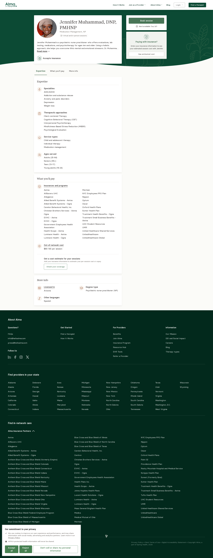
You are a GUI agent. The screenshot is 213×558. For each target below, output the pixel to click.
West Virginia (161, 409)
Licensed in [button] (49, 287)
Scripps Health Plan (150, 473)
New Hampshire (113, 382)
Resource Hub (119, 347)
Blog (168, 347)
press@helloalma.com (17, 343)
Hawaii (35, 396)
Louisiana (61, 396)
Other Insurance (15, 529)
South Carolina (137, 400)
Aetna (10, 437)
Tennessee (135, 409)
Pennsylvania (136, 391)
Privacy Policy (137, 542)
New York (110, 396)
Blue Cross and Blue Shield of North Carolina (94, 442)
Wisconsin (184, 382)
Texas (157, 382)
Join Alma (117, 338)
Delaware (36, 382)
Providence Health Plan (151, 464)
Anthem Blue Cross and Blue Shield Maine (27, 482)
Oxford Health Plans (150, 455)
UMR (143, 504)
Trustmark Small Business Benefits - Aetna (160, 490)
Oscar (143, 450)
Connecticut (13, 409)
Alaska (11, 387)
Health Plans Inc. (81, 482)
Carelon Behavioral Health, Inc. (88, 450)
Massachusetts (64, 409)
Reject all (25, 549)
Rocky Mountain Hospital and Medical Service (162, 468)
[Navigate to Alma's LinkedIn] (9, 357)
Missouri (85, 396)
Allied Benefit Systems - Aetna (22, 450)
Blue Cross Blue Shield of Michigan (23, 521)
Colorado (12, 405)
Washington (160, 400)
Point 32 (144, 459)
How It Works (67, 338)
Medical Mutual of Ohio (84, 517)
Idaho (34, 400)
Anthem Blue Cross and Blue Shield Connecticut (30, 468)
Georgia (35, 391)
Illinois (35, 405)
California (12, 400)
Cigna (76, 464)
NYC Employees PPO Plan (153, 437)
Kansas (60, 387)
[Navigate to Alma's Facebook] (15, 357)
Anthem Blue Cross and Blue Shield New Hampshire (31, 495)
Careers (169, 343)
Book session (146, 20)
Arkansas (12, 396)
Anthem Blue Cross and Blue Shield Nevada (27, 490)
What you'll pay (57, 71)
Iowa (59, 382)
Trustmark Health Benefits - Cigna (156, 486)
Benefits (117, 334)
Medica (77, 513)
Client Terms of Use (152, 542)
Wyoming (184, 387)
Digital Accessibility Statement (174, 542)
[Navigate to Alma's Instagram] (21, 357)
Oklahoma (135, 382)
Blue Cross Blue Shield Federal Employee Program (31, 513)
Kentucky (61, 391)
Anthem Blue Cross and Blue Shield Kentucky (28, 477)
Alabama (12, 382)
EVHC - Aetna (80, 468)
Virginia (158, 396)
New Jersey (111, 387)
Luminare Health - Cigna (85, 504)
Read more (42, 51)
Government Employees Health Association (94, 477)
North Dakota (112, 405)
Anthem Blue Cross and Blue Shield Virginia (27, 504)
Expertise (40, 71)
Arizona (11, 391)
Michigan (85, 382)
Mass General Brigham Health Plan (90, 508)
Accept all (11, 549)
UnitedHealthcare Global (152, 517)
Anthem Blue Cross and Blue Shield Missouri (28, 486)
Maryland (61, 405)
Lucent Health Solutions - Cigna (88, 495)
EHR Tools (117, 351)
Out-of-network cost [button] (53, 245)
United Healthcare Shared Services (157, 508)
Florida (35, 387)
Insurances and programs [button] (56, 185)
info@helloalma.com (17, 338)
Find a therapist (68, 334)
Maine (59, 400)
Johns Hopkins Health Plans (87, 490)
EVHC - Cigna (80, 473)
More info (73, 71)
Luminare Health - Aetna (85, 499)
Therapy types (172, 351)
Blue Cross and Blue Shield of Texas (90, 446)
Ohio (108, 409)
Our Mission (171, 334)
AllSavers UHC (15, 442)
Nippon (144, 442)
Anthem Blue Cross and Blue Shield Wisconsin (29, 508)
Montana (85, 400)
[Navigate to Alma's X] (27, 357)
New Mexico (111, 391)
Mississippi (86, 391)
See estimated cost (146, 54)
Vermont (159, 391)
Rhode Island (136, 396)
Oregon (134, 387)
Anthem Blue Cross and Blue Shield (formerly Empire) (32, 459)
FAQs (10, 334)
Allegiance (12, 446)
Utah (157, 387)
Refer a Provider (120, 356)
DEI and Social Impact (176, 338)
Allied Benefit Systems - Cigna (22, 455)
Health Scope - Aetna (84, 486)
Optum (144, 446)
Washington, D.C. (162, 405)
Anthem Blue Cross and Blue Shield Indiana (27, 473)
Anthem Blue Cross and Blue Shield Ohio (26, 499)
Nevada (85, 409)
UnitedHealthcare (149, 513)
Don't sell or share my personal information (55, 549)
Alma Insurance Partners (19, 431)
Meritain (78, 521)
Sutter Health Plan (149, 482)
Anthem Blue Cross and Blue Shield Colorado (28, 464)
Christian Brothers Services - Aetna (90, 459)
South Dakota (137, 405)
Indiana (35, 409)
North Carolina (112, 400)
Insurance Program (121, 343)
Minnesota (86, 387)
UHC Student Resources (152, 499)
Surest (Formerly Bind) (151, 477)
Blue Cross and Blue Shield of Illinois (90, 437)
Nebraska (86, 405)
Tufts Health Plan (149, 495)
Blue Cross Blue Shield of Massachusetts (26, 517)
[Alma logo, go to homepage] (11, 5)
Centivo (77, 455)
